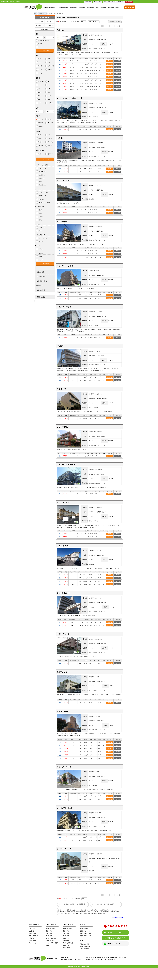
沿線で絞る (49, 21)
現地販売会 (66, 938)
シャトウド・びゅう (65, 266)
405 (60, 171)
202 (59, 64)
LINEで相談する (114, 944)
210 (59, 209)
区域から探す (44, 29)
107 (60, 837)
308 (59, 89)
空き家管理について (85, 935)
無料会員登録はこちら (116, 938)
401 (60, 758)
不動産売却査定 (84, 948)
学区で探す (90, 7)
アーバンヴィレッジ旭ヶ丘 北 (69, 98)
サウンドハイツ (63, 634)
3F (59, 581)
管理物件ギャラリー (85, 931)
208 (59, 60)
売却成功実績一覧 (85, 946)
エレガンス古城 (63, 502)
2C (60, 584)
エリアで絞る (39, 21)
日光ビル (60, 138)
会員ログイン (66, 945)
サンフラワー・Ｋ (64, 849)
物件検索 (88, 1)
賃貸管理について (85, 928)
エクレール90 (62, 711)
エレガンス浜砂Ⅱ (63, 593)
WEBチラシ (66, 940)
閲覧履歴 (107, 1)
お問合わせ (131, 7)
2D (60, 574)
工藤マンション (63, 672)
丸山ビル (60, 30)
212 (59, 212)
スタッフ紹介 (32, 933)
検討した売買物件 (68, 943)
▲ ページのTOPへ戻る (117, 917)
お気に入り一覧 (40, 290)
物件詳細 (118, 60)
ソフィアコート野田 (65, 808)
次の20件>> (119, 26)
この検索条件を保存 (115, 21)
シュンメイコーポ (64, 767)
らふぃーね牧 (62, 221)
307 (59, 86)
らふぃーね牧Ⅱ (63, 427)
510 (59, 622)
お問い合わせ (32, 940)
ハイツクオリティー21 (66, 465)
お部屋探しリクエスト (114, 7)
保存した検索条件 (119, 1)
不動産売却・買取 (85, 944)
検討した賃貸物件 (101, 7)
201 (60, 129)
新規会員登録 (66, 947)
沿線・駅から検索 (41, 281)
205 (59, 70)
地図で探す (73, 7)
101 (60, 880)
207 (59, 250)
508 (59, 625)
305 (59, 76)
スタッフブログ (33, 935)
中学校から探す (50, 25)
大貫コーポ (61, 389)
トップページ (32, 928)
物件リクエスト (40, 285)
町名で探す (82, 7)
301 (59, 254)
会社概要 (31, 931)
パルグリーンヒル (64, 307)
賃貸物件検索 (40, 272)
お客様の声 (32, 938)
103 (60, 742)
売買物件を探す (67, 928)
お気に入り (109, 60)
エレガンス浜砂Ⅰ (63, 180)
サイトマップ (32, 943)
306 (60, 298)
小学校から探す (40, 25)
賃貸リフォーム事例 (85, 933)
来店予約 (130, 1)
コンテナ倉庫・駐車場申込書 (52, 944)
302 (59, 83)
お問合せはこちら (114, 932)
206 (59, 67)
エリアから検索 (40, 276)
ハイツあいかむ (63, 545)
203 (59, 73)
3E (59, 578)
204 (60, 883)
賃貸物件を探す (63, 7)
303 (59, 80)
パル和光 (60, 346)
